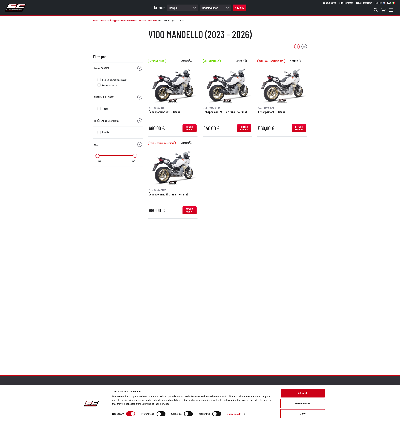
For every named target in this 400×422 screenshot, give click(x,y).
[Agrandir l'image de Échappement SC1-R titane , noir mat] (227, 85)
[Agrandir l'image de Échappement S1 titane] (282, 85)
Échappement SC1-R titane (164, 112)
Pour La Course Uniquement (114, 79)
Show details (234, 414)
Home (95, 20)
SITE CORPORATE (346, 3)
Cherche (239, 7)
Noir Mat (106, 132)
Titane (105, 108)
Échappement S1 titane (271, 112)
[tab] (118, 68)
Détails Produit (189, 128)
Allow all (302, 393)
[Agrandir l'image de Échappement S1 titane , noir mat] (173, 167)
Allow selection (302, 403)
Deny (302, 413)
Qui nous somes (329, 3)
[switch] (161, 413)
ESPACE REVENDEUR (364, 3)
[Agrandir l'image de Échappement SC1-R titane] (173, 85)
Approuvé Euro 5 (109, 84)
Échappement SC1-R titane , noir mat (225, 112)
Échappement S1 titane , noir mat (168, 194)
